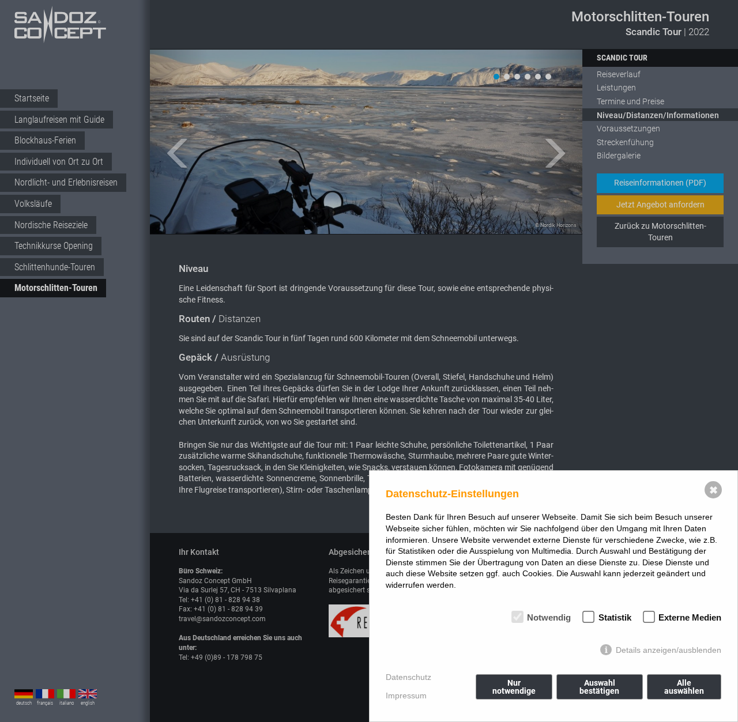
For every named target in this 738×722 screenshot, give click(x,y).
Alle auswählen (684, 686)
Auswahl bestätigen (599, 686)
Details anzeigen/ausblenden (668, 650)
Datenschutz (408, 677)
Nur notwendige (514, 686)
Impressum (406, 695)
